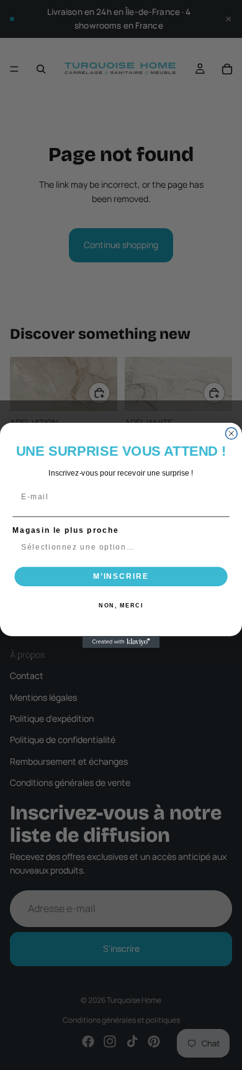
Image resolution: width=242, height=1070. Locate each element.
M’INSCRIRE (121, 576)
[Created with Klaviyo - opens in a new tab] (121, 642)
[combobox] (118, 547)
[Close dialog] (231, 433)
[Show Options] (220, 547)
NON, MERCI (121, 605)
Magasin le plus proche (65, 530)
